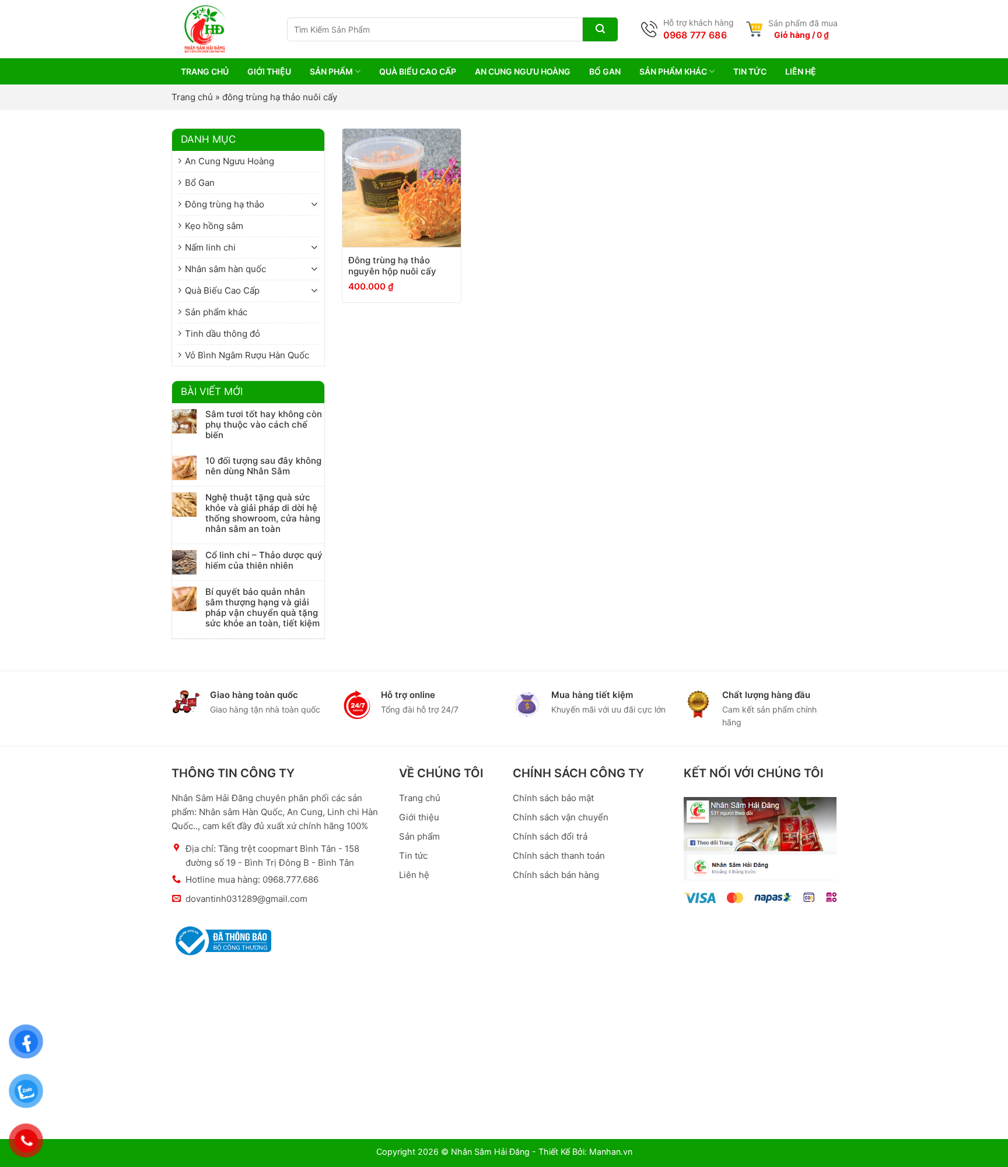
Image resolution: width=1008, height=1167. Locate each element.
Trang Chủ (205, 71)
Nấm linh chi (210, 247)
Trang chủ (192, 97)
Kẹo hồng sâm (214, 225)
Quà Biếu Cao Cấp (417, 71)
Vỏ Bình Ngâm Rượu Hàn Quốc (247, 355)
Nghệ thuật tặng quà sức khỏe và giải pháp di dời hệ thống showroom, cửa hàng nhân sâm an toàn (262, 513)
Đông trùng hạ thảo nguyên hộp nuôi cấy (392, 266)
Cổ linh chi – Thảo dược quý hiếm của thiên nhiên (264, 560)
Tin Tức (749, 71)
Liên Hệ (800, 71)
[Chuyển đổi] (314, 204)
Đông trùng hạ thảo (224, 204)
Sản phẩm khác (673, 71)
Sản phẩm (331, 71)
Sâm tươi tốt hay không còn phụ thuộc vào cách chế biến (263, 424)
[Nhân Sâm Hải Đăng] (192, 29)
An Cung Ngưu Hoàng (522, 71)
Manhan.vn (610, 1152)
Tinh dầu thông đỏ (222, 333)
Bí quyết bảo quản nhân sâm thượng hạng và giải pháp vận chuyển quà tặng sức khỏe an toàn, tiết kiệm (262, 608)
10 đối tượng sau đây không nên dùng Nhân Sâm (263, 466)
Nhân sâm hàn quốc (225, 268)
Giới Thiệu (269, 71)
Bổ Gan (605, 71)
